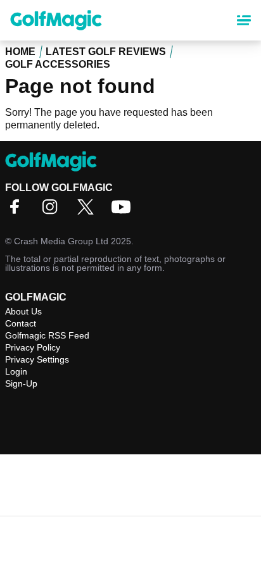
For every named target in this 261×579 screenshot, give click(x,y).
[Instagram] (53, 211)
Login (16, 371)
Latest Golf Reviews (106, 51)
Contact (20, 323)
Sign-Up (21, 383)
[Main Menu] (244, 20)
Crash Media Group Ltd (61, 241)
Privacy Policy (32, 347)
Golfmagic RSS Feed (47, 335)
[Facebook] (17, 211)
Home (20, 51)
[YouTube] (124, 211)
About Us (23, 311)
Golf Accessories (57, 64)
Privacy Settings (37, 359)
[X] (88, 211)
